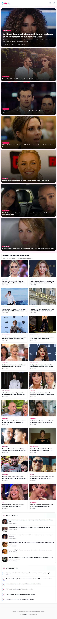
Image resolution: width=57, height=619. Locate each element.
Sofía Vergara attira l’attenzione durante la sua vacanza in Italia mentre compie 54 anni (42, 422)
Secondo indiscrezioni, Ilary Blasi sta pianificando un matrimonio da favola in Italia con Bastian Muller (13, 282)
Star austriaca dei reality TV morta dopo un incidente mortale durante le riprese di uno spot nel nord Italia (14, 310)
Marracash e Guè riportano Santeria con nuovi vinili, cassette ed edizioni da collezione (42, 478)
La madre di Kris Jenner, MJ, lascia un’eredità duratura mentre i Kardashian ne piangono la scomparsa (42, 394)
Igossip (26, 614)
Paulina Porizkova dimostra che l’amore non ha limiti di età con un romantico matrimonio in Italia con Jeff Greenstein (13, 422)
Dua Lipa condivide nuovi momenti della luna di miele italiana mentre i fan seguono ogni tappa (41, 506)
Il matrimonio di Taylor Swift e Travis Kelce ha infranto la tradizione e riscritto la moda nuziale (14, 478)
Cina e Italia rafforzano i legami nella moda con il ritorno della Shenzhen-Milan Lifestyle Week (14, 394)
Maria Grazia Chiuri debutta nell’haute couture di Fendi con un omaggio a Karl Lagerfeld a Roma (41, 450)
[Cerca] (50, 2)
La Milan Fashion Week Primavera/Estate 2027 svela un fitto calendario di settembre (42, 338)
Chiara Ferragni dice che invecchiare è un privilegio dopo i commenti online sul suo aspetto (42, 282)
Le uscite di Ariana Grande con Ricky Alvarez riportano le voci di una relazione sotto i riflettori (14, 450)
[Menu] (54, 2)
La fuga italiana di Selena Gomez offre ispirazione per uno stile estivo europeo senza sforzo (42, 366)
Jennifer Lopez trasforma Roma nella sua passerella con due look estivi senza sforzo (14, 338)
